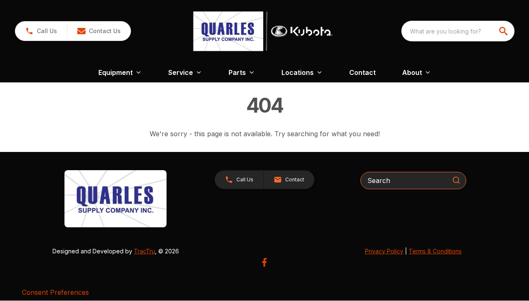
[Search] (456, 180)
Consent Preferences (55, 292)
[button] (41, 31)
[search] (504, 31)
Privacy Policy (384, 251)
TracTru (144, 251)
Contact (362, 72)
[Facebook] (264, 262)
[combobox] (458, 31)
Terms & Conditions (435, 251)
